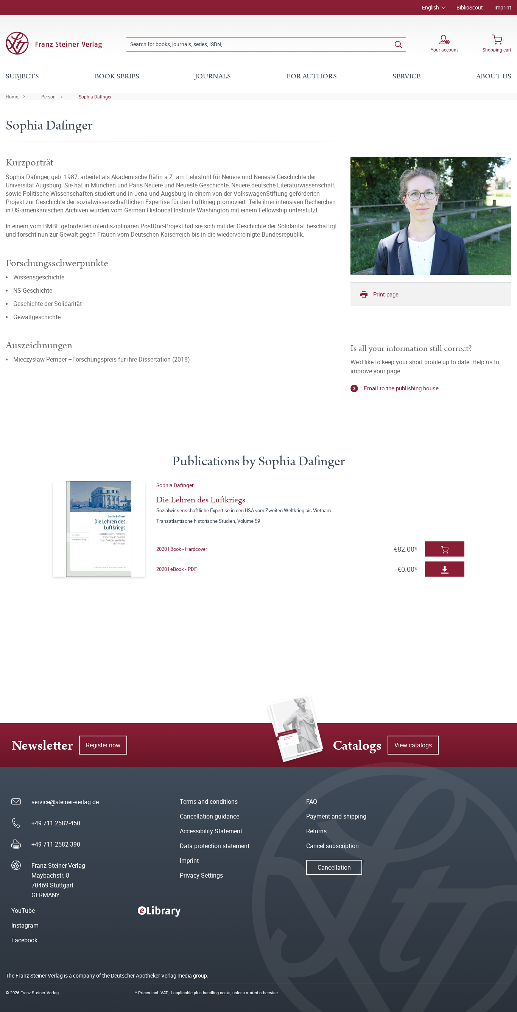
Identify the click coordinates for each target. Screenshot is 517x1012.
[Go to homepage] (54, 43)
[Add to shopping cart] (444, 549)
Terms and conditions (209, 801)
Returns (316, 831)
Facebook (24, 940)
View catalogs (413, 745)
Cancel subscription (332, 846)
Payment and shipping (336, 816)
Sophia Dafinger (95, 96)
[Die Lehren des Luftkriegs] (99, 529)
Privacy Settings (201, 875)
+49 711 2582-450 (55, 823)
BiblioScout (469, 7)
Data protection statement (214, 846)
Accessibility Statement (211, 831)
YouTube (23, 910)
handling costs (216, 992)
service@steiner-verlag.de (65, 802)
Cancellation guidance (209, 816)
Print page (386, 294)
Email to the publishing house (401, 388)
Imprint (502, 7)
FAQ (311, 801)
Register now (103, 745)
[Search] (398, 44)
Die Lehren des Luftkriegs (200, 500)
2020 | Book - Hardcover (181, 549)
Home (12, 96)
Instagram (25, 925)
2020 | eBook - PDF (176, 569)
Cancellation (334, 867)
